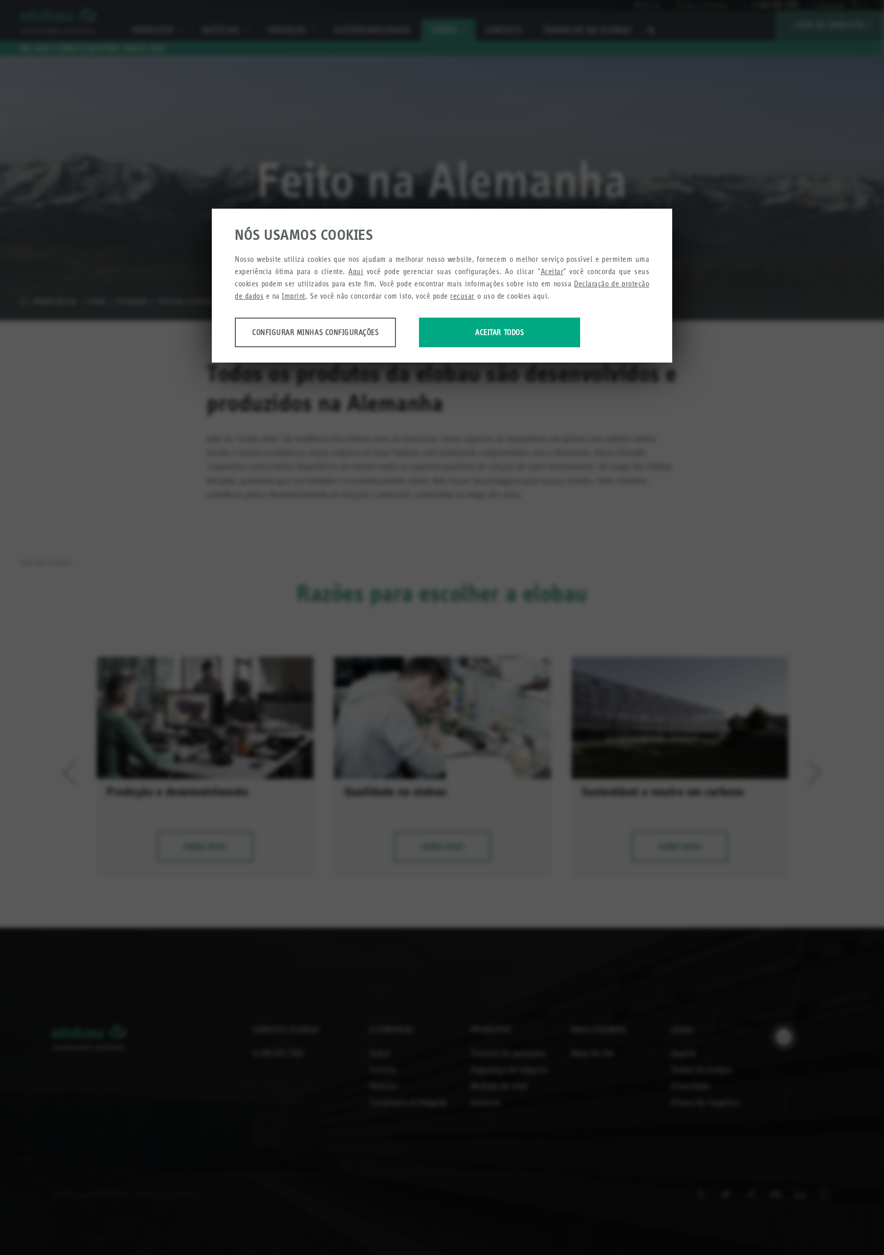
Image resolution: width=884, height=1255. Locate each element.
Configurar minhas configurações (315, 332)
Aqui (355, 271)
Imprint (293, 296)
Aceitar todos (499, 332)
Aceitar (552, 271)
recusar (462, 296)
